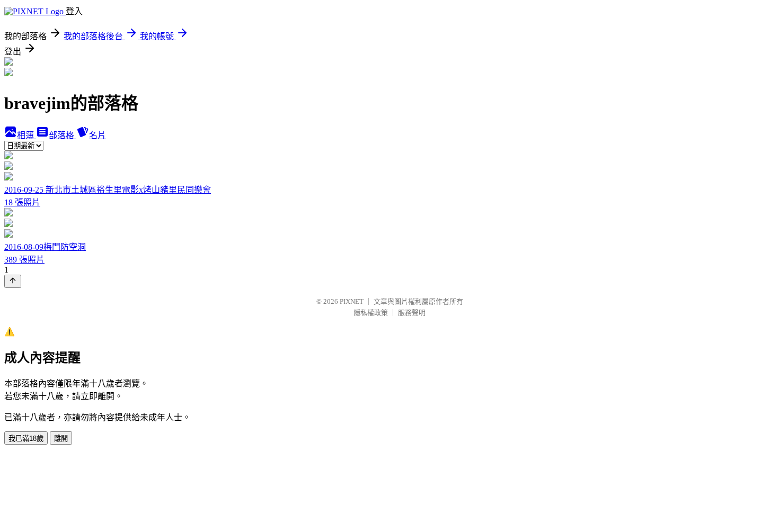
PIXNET (352, 301)
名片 (97, 135)
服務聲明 (412, 313)
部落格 (62, 135)
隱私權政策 (370, 313)
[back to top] (12, 281)
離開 (61, 438)
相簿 (26, 135)
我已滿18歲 (25, 438)
